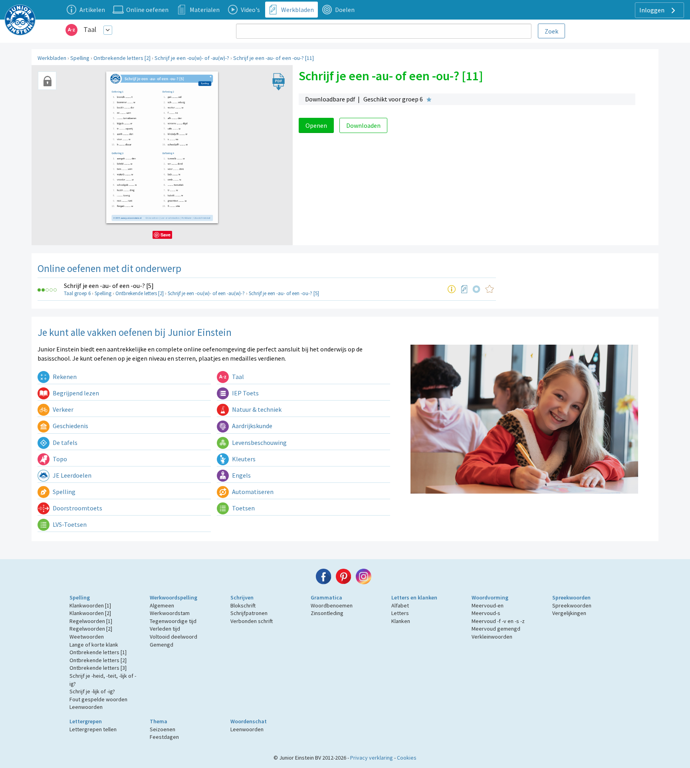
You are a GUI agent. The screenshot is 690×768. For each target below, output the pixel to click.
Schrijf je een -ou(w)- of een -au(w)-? (206, 293)
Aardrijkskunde (251, 426)
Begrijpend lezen (75, 393)
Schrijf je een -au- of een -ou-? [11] (273, 58)
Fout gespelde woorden (98, 699)
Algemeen (162, 605)
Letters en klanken (414, 597)
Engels (241, 475)
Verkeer (62, 409)
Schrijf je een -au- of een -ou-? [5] (109, 286)
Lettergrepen (85, 721)
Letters (400, 613)
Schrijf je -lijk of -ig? (92, 691)
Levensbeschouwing (259, 443)
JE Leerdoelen (71, 475)
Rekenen (64, 377)
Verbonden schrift (251, 621)
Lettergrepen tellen (93, 729)
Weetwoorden (86, 636)
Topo (59, 459)
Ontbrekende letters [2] (122, 58)
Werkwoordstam (170, 613)
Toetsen (243, 508)
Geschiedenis (70, 426)
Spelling (79, 58)
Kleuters (243, 459)
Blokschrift (243, 605)
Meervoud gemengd (496, 628)
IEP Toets (245, 393)
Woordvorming (490, 597)
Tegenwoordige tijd (173, 621)
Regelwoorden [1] (90, 621)
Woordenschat (248, 721)
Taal (89, 29)
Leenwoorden (86, 706)
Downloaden (363, 125)
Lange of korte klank (93, 644)
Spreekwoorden (571, 597)
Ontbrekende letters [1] (98, 652)
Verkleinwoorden (492, 636)
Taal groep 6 (77, 293)
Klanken (400, 621)
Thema (158, 721)
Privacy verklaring (371, 757)
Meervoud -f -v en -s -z (498, 621)
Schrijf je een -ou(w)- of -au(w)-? (192, 58)
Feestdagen (164, 736)
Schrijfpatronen (249, 613)
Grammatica (326, 597)
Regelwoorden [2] (90, 628)
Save (166, 235)
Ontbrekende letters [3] (98, 667)
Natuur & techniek (256, 409)
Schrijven (242, 597)
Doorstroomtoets (77, 508)
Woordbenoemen (332, 605)
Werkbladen (52, 58)
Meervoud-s (486, 613)
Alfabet (400, 605)
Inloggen (652, 10)
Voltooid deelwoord (173, 636)
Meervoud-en (488, 605)
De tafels (64, 443)
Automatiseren (252, 492)
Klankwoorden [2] (90, 613)
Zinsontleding (327, 613)
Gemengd (161, 644)
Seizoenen (162, 729)
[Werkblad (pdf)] (464, 289)
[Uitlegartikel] (451, 289)
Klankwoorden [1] (90, 605)
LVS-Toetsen (69, 524)
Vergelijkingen (569, 613)
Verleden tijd (165, 628)
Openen (316, 125)
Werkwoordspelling (173, 597)
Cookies (406, 757)
